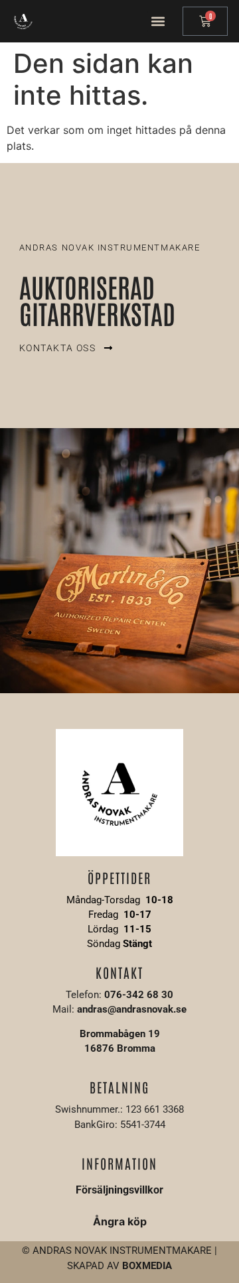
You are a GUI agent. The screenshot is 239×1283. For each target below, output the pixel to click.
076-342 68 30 (138, 995)
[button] (158, 21)
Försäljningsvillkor (119, 1190)
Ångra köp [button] (120, 1221)
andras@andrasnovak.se (132, 1009)
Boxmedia (147, 1266)
